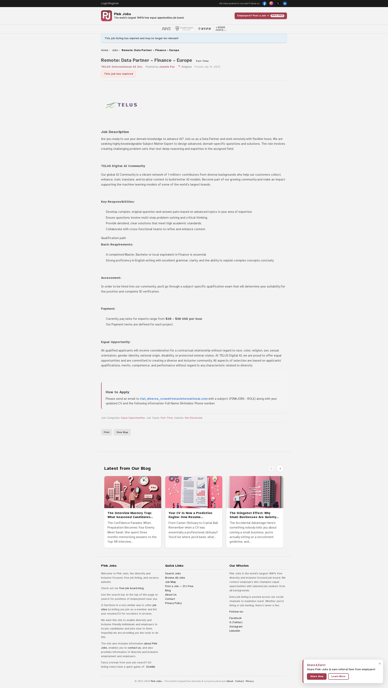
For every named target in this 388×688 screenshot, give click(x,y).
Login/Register (110, 3)
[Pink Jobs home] (106, 15)
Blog (168, 590)
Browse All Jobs (175, 577)
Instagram (235, 626)
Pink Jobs (122, 14)
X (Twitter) (235, 622)
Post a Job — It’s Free (179, 586)
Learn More (338, 676)
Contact (170, 599)
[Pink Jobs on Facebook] (265, 3)
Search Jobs (173, 573)
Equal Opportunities (133, 418)
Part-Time (167, 418)
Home (104, 50)
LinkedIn (234, 630)
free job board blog (131, 588)
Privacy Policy (173, 603)
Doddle (150, 666)
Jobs (115, 50)
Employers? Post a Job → (260, 15)
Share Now (316, 676)
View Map (122, 432)
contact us (134, 647)
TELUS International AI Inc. (122, 66)
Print (107, 432)
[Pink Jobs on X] (278, 3)
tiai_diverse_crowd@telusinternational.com (174, 399)
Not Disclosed (193, 418)
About (230, 681)
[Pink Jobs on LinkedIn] (285, 3)
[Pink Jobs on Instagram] (271, 3)
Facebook (235, 618)
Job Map (170, 582)
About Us (171, 594)
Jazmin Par (167, 66)
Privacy (250, 681)
